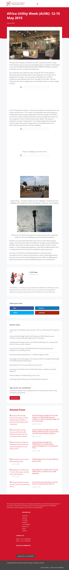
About (24, 529)
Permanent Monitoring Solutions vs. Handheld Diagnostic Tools (29, 354)
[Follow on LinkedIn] (20, 550)
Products (24, 522)
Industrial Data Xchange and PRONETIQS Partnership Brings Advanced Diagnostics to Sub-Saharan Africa (45, 445)
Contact (24, 531)
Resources (25, 526)
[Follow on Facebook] (16, 550)
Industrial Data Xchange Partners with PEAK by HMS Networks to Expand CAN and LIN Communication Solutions (45, 432)
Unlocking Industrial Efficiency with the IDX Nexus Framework (29, 379)
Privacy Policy (45, 567)
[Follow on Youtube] (27, 550)
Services (24, 518)
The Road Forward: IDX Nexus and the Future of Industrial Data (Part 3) (45, 483)
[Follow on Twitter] (23, 550)
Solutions (25, 516)
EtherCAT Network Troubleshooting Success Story (25, 375)
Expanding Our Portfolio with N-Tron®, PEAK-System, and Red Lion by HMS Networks (45, 471)
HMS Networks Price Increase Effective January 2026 (26, 365)
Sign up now (15, 398)
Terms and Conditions (57, 567)
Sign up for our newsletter (26, 556)
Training (24, 520)
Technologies (26, 524)
